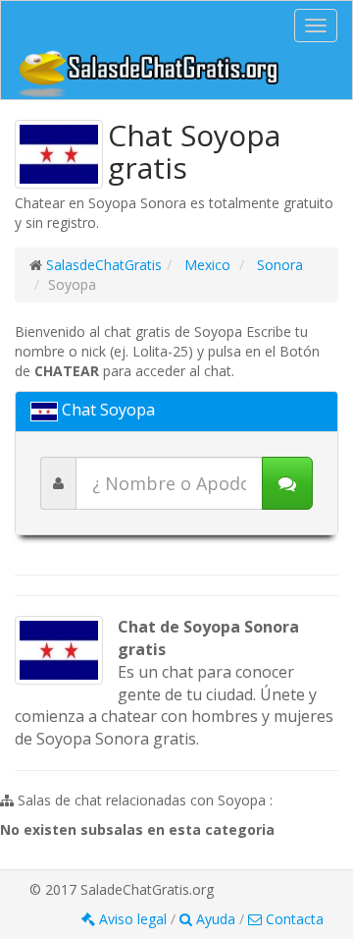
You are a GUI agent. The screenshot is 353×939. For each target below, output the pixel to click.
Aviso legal (133, 919)
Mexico (205, 264)
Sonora (278, 264)
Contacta (293, 919)
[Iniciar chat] (287, 483)
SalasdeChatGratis (104, 264)
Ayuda (215, 919)
